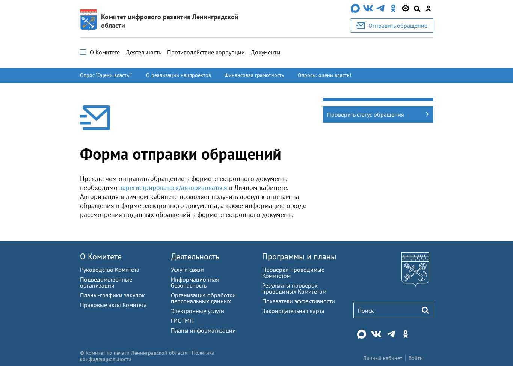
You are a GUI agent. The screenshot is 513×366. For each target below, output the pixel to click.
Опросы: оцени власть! (324, 75)
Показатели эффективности (298, 301)
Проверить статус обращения (365, 114)
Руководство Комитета (109, 269)
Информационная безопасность (195, 282)
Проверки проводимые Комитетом (293, 272)
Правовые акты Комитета (113, 305)
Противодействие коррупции (206, 52)
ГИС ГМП (182, 320)
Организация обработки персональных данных (203, 298)
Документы (266, 52)
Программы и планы (299, 256)
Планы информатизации (203, 330)
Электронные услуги (197, 311)
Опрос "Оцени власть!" (106, 75)
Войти (416, 358)
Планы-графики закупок (112, 295)
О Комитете (105, 52)
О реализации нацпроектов (178, 75)
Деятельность (143, 52)
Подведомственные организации (106, 282)
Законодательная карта (293, 311)
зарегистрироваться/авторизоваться (173, 187)
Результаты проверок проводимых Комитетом (294, 288)
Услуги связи (187, 269)
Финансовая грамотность (254, 75)
